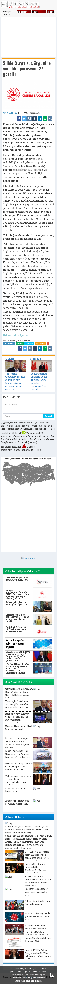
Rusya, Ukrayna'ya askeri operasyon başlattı (15, 643)
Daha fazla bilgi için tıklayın (28, 981)
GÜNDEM (9, 113)
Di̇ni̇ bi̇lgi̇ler (20, 11)
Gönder (48, 416)
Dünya (33, 11)
